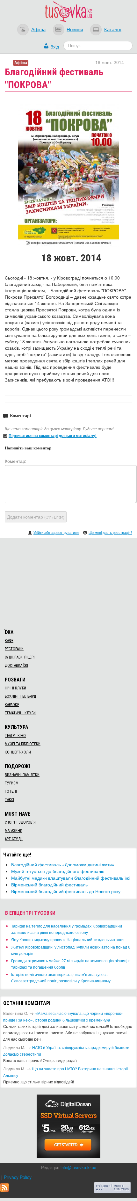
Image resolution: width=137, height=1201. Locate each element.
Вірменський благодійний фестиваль (49, 884)
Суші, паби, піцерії (20, 657)
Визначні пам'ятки (22, 775)
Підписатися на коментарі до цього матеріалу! (53, 435)
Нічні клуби (15, 688)
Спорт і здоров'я (20, 822)
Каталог (112, 29)
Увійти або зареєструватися (56, 532)
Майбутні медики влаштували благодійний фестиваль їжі (70, 878)
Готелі (11, 791)
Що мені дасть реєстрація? (110, 532)
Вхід (54, 46)
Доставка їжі (16, 665)
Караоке (12, 704)
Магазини (13, 830)
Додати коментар (35, 516)
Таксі (9, 799)
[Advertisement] (68, 582)
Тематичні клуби (20, 713)
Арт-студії (14, 839)
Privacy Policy (18, 1177)
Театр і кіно (15, 735)
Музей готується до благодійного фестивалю (58, 871)
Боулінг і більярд (20, 696)
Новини (75, 29)
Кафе (9, 640)
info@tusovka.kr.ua (78, 1167)
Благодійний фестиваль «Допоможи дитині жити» (62, 864)
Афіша (38, 29)
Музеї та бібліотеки (22, 744)
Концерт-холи (18, 752)
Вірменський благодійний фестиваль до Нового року (65, 891)
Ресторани (14, 649)
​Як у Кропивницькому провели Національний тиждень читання (68, 939)
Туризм (11, 783)
